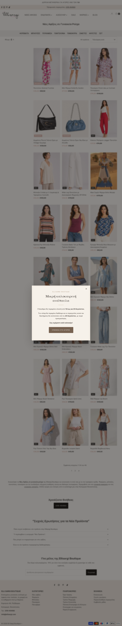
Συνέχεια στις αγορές (61, 330)
